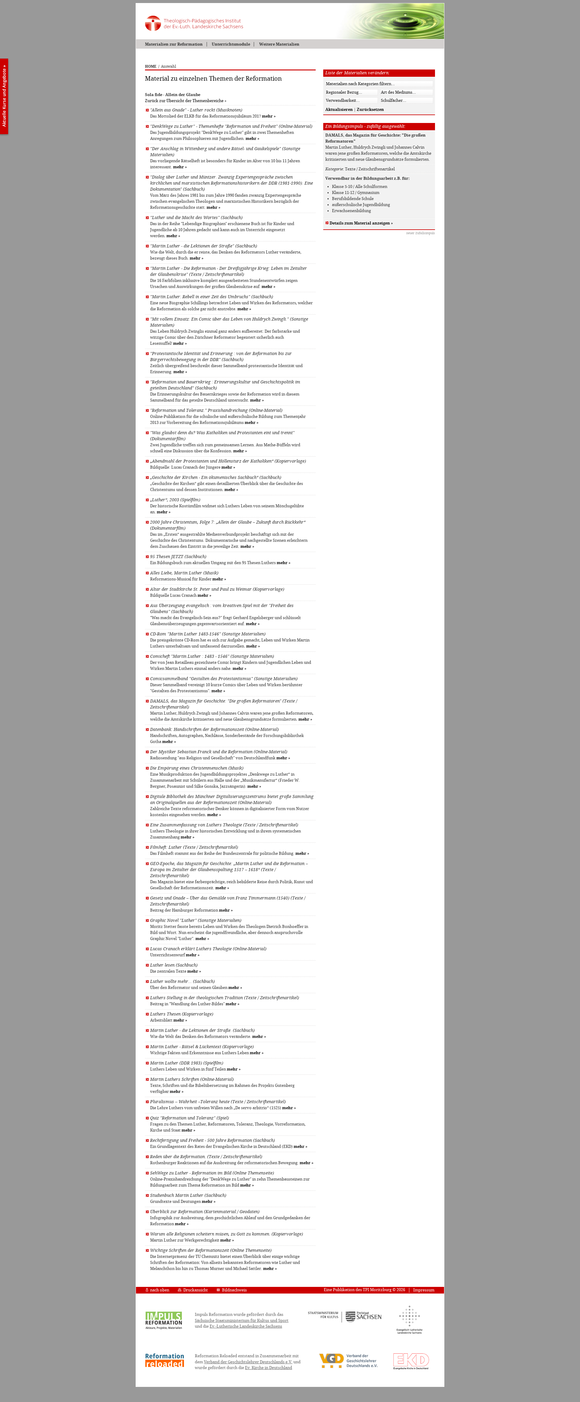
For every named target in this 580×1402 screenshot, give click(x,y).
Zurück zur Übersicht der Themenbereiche (184, 101)
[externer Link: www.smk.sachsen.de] (345, 1321)
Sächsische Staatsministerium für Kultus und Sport (241, 1320)
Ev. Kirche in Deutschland (268, 1367)
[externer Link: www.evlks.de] (409, 1333)
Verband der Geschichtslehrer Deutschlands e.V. (248, 1362)
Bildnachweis (234, 1290)
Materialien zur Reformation (174, 44)
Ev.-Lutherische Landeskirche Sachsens (246, 1326)
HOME (150, 66)
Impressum (423, 1290)
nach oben (159, 1290)
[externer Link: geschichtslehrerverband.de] (348, 1367)
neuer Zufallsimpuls (420, 233)
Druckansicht (195, 1290)
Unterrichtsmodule (231, 44)
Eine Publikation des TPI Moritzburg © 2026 (364, 1289)
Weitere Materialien (279, 44)
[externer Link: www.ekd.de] (411, 1369)
